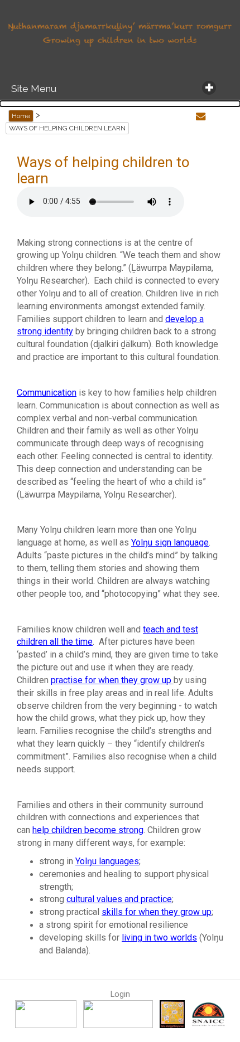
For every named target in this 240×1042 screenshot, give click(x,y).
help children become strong (87, 830)
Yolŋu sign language (170, 542)
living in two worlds (159, 937)
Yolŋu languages (107, 861)
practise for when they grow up (111, 680)
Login (120, 994)
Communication (46, 392)
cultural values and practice (119, 899)
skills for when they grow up (157, 912)
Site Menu (31, 88)
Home (21, 116)
